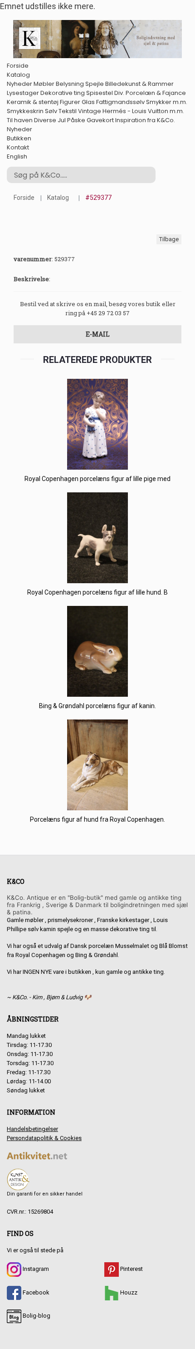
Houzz (128, 1292)
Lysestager (23, 93)
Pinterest (131, 1268)
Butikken (19, 138)
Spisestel (99, 93)
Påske (76, 120)
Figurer (70, 102)
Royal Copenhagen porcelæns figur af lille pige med (97, 478)
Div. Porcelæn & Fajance (150, 93)
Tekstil (67, 111)
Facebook (35, 1292)
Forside (18, 65)
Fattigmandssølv (120, 102)
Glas (88, 102)
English (17, 156)
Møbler (44, 83)
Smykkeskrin (25, 111)
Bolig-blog (35, 1315)
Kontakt (18, 147)
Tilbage (169, 239)
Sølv (51, 111)
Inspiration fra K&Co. (145, 120)
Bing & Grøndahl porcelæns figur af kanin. (97, 705)
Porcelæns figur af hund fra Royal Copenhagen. (97, 819)
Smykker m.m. (166, 102)
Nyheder (19, 83)
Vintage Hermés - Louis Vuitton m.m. (131, 111)
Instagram (35, 1268)
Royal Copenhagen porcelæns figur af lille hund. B (97, 592)
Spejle (94, 83)
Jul (62, 120)
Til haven (20, 120)
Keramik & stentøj (32, 102)
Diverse (45, 120)
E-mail (98, 334)
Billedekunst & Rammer (139, 83)
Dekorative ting (62, 93)
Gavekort (100, 120)
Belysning (70, 83)
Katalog (18, 74)
